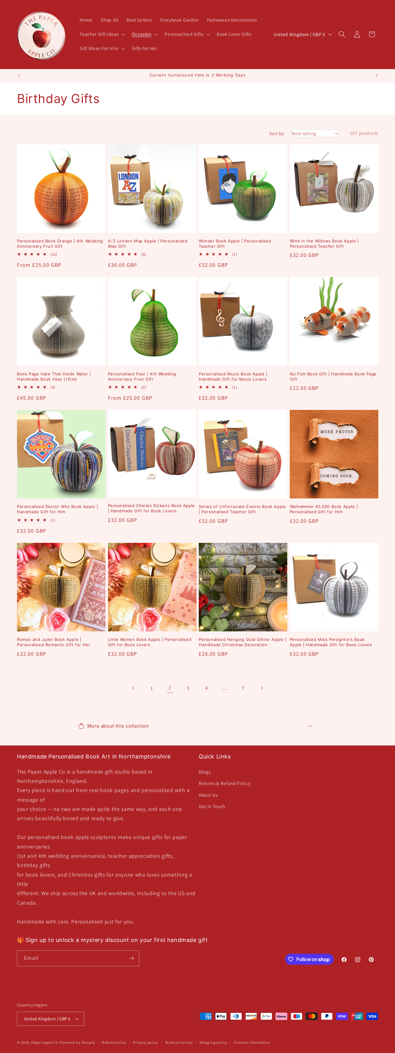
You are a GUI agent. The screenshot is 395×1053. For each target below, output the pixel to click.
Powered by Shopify (77, 1042)
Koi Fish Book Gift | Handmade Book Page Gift (333, 376)
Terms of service (179, 1042)
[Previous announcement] (19, 75)
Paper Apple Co (44, 1042)
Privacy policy (145, 1042)
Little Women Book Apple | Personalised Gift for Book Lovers (150, 642)
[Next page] (261, 687)
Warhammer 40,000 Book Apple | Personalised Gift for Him (324, 509)
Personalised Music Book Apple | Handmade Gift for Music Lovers (233, 376)
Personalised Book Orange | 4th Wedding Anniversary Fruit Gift (60, 243)
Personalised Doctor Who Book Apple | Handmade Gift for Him (57, 509)
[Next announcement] (376, 75)
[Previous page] (133, 687)
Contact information (252, 1042)
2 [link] (170, 687)
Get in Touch (212, 806)
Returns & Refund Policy (224, 783)
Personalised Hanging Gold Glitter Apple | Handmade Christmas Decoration (243, 642)
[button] (102, 34)
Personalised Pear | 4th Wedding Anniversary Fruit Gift (142, 376)
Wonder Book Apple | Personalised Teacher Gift (235, 243)
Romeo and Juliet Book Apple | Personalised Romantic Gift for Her (53, 642)
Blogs (204, 772)
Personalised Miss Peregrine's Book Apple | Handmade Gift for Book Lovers (331, 642)
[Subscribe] (131, 958)
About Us (208, 795)
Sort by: (277, 133)
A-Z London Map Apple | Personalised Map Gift (148, 243)
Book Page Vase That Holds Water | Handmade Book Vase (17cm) (54, 376)
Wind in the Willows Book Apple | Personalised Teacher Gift (324, 243)
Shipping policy (213, 1042)
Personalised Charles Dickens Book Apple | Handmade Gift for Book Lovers (151, 508)
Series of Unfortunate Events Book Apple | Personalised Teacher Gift (242, 509)
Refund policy (114, 1042)
